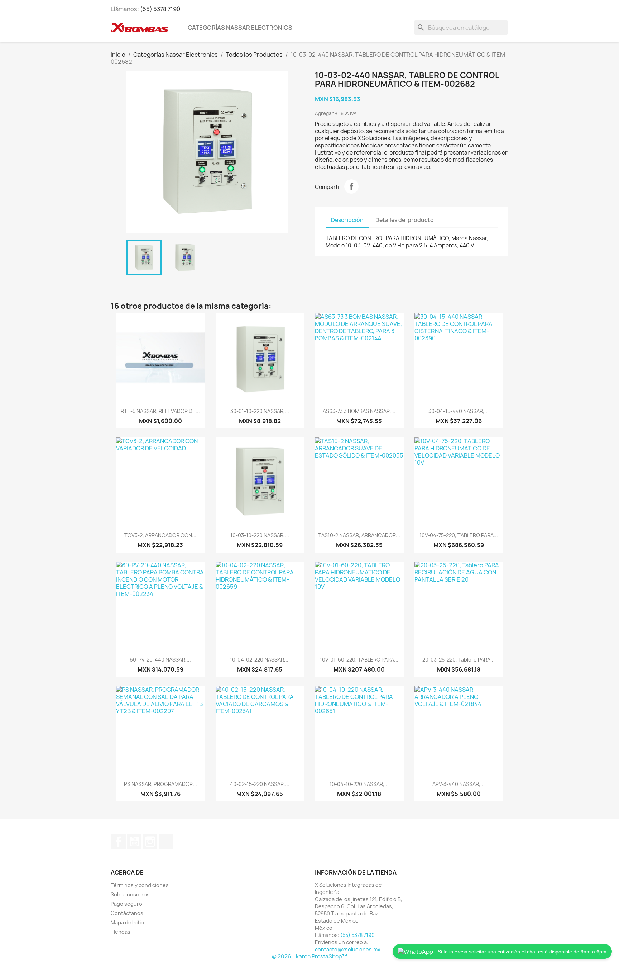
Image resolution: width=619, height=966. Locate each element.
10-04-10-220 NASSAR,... (359, 784)
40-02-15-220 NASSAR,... (259, 784)
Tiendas (120, 931)
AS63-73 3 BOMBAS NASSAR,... (359, 411)
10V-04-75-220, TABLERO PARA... (458, 535)
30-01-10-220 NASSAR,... (259, 411)
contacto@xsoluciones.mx (347, 949)
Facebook (118, 841)
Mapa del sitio (127, 922)
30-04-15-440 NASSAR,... (458, 411)
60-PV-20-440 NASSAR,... (160, 659)
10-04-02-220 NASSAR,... (260, 659)
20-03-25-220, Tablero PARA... (458, 659)
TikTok (166, 841)
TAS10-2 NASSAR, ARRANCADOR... (359, 535)
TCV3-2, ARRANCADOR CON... (160, 535)
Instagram (150, 841)
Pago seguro (126, 903)
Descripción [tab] (347, 220)
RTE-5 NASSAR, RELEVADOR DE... (160, 411)
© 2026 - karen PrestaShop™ (309, 956)
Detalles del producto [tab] (404, 220)
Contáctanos (127, 913)
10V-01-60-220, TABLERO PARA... (359, 659)
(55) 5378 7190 (160, 9)
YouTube (134, 841)
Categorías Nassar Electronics (240, 28)
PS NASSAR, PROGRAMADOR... (160, 784)
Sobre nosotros (130, 894)
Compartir (351, 186)
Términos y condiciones (140, 885)
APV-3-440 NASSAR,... (458, 784)
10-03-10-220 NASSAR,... (259, 535)
